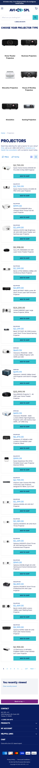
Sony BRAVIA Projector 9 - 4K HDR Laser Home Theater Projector (23, 396)
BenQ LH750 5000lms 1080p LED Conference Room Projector (25, 272)
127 (26, 669)
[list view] (36, 157)
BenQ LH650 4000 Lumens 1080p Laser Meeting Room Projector (22, 610)
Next (32, 669)
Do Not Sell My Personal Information (19, 762)
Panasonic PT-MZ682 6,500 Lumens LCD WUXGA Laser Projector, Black (22, 441)
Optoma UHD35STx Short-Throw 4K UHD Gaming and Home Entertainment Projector (24, 545)
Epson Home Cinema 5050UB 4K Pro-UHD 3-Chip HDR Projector (24, 169)
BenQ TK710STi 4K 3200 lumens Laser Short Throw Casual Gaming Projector (24, 333)
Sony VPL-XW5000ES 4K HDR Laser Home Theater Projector (23, 251)
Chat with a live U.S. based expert (11, 743)
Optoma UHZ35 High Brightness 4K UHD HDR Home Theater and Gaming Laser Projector (24, 232)
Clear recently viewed (10, 686)
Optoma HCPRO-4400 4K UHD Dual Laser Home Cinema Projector (23, 632)
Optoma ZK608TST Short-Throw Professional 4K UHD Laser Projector (24, 588)
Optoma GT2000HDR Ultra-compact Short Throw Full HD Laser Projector (23, 210)
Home (3, 133)
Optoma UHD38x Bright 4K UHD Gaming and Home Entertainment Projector (24, 567)
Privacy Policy (11, 759)
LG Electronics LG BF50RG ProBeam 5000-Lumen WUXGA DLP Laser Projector (23, 651)
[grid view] (31, 157)
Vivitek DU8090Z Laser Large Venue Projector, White (23, 311)
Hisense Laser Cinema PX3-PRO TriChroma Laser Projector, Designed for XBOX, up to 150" (24, 484)
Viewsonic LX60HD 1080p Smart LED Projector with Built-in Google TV (25, 376)
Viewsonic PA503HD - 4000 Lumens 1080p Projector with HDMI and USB (23, 355)
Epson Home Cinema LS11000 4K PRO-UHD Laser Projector (24, 190)
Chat (2, 148)
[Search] (35, 17)
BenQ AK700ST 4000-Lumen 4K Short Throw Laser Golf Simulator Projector (24, 292)
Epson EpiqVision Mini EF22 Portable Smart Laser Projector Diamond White (23, 463)
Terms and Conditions (23, 759)
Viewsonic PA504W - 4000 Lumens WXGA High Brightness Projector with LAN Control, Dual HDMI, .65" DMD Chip (24, 419)
